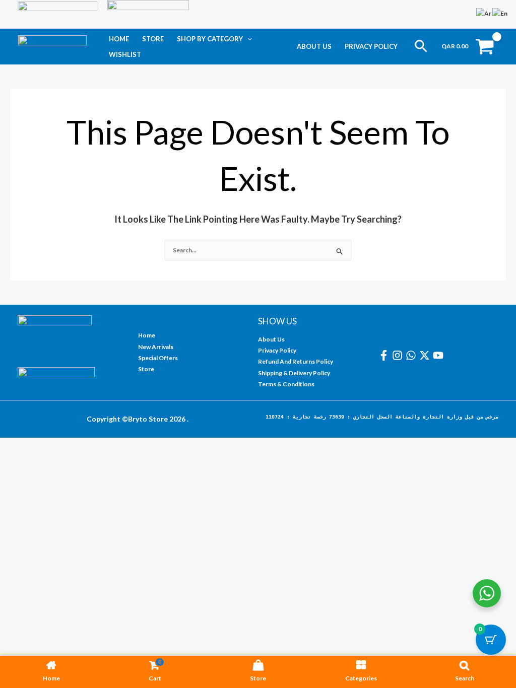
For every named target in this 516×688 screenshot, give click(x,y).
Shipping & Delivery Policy (294, 373)
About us (314, 46)
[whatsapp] (412, 355)
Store (153, 39)
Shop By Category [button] (210, 39)
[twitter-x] (426, 355)
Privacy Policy (371, 46)
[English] (500, 13)
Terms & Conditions (286, 384)
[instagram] (399, 355)
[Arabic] (484, 13)
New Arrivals (155, 347)
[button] (247, 39)
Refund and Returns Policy (295, 361)
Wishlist (125, 54)
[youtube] (439, 355)
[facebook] (385, 355)
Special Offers (158, 358)
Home (119, 39)
